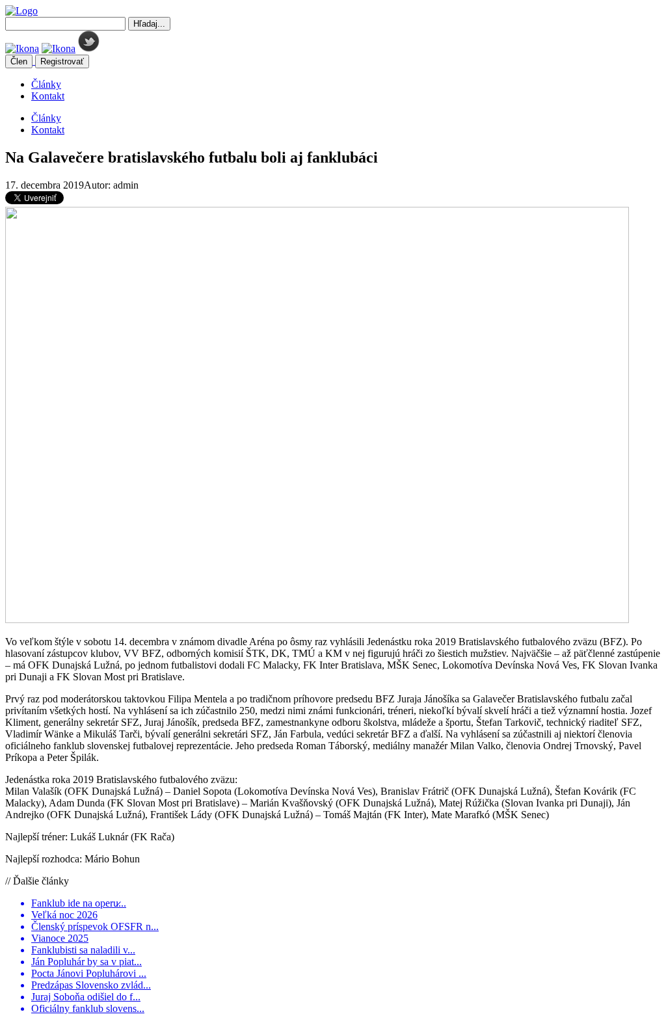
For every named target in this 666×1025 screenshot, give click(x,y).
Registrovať (62, 61)
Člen (18, 61)
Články (46, 84)
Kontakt (47, 95)
